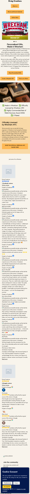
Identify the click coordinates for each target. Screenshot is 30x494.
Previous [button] (4, 31)
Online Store (15, 17)
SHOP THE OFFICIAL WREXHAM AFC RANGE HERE (15, 146)
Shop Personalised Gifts (15, 73)
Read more (4, 359)
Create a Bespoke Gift (8, 78)
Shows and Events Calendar (15, 12)
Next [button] (26, 31)
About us (15, 6)
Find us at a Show (23, 78)
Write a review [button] (5, 185)
